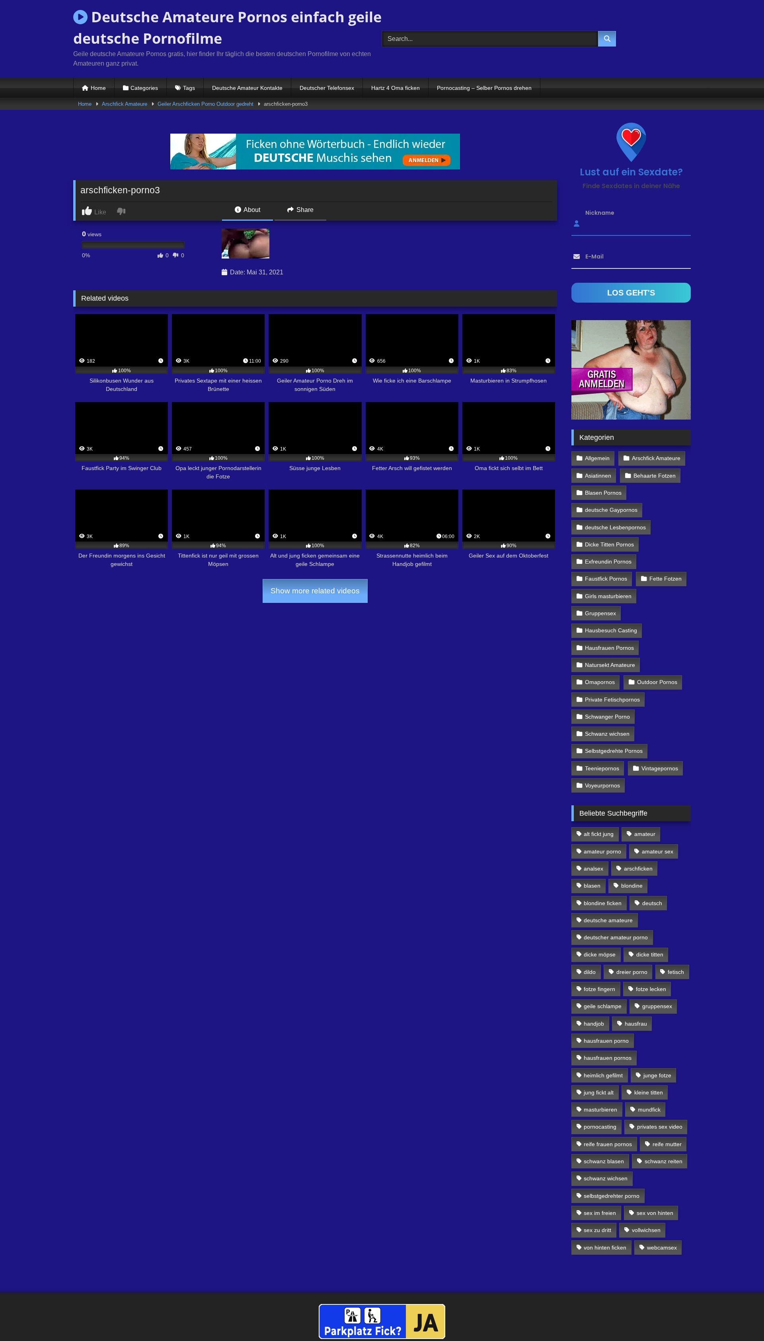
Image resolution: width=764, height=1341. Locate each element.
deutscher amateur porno (616, 937)
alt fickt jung (599, 834)
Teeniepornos (602, 768)
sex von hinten (655, 1213)
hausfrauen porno (606, 1041)
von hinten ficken (605, 1247)
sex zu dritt (597, 1230)
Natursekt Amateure (610, 665)
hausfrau (636, 1023)
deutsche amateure (608, 920)
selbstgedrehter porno (611, 1196)
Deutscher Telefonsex (327, 88)
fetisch (676, 972)
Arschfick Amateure (124, 104)
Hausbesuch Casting (611, 630)
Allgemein (597, 458)
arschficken (638, 868)
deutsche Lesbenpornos (615, 527)
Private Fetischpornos (612, 699)
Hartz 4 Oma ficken (395, 88)
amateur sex (657, 851)
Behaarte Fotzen (654, 475)
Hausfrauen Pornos (609, 648)
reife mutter (667, 1144)
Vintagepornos (659, 768)
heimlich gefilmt (603, 1075)
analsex (593, 868)
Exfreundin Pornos (608, 561)
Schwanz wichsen (607, 734)
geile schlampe (603, 1006)
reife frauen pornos (608, 1144)
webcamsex (662, 1247)
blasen (592, 885)
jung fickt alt (599, 1092)
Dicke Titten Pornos (609, 544)
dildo (590, 972)
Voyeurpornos (602, 785)
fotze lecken (651, 989)
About (251, 209)
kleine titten (648, 1092)
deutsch (652, 903)
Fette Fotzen (665, 578)
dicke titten (649, 954)
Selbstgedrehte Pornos (614, 751)
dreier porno (631, 972)
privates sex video (659, 1126)
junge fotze (657, 1075)
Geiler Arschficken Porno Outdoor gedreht (205, 104)
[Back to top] (739, 1317)
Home (98, 88)
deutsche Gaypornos (611, 510)
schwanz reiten (663, 1161)
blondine (632, 885)
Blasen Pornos (603, 493)
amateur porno (602, 851)
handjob (594, 1023)
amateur (644, 834)
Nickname (599, 213)
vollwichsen (646, 1230)
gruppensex (657, 1006)
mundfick (649, 1109)
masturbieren (600, 1109)
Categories (144, 88)
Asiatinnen (598, 475)
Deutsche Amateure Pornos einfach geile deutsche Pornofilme (227, 27)
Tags (189, 88)
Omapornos (600, 682)
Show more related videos (315, 591)
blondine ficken (603, 903)
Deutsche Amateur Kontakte (247, 88)
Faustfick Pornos (606, 578)
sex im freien (600, 1213)
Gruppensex (600, 613)
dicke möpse (600, 954)
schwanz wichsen (606, 1178)
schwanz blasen (604, 1161)
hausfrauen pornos (607, 1058)
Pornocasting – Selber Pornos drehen (484, 88)
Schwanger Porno (607, 716)
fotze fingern (599, 989)
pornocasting (600, 1126)
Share (304, 209)
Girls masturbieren (608, 596)
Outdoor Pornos (657, 682)
